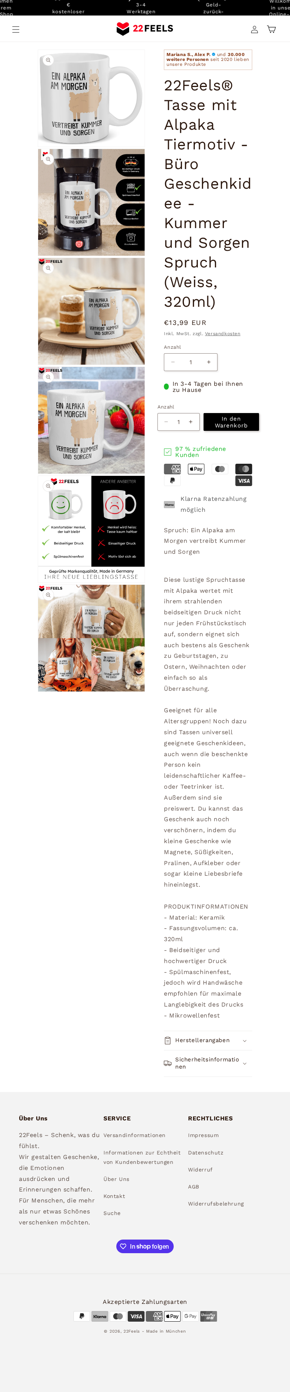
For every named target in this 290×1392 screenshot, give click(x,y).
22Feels (131, 1331)
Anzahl (172, 347)
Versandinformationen (134, 1135)
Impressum (203, 1135)
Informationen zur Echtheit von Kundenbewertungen (142, 1157)
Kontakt (114, 1196)
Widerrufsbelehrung (216, 1204)
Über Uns (116, 1179)
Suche (112, 1213)
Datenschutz (206, 1153)
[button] (16, 29)
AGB (193, 1187)
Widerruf (200, 1170)
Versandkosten (223, 333)
